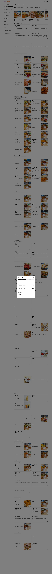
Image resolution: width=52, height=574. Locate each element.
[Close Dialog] (33, 277)
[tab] (22, 279)
